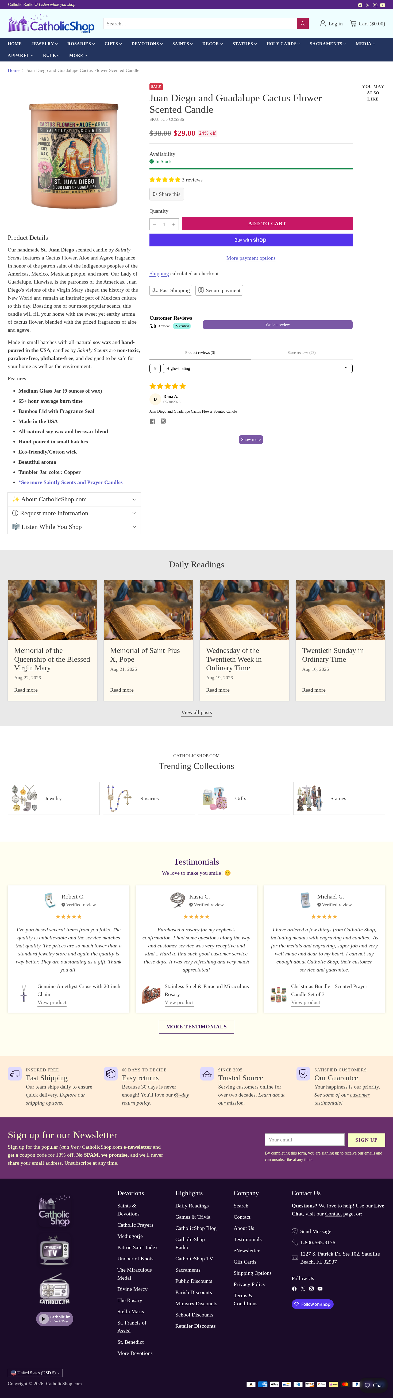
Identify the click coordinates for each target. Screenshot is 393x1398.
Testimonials (248, 1239)
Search (241, 1206)
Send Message (315, 1231)
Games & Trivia (192, 1217)
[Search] (303, 23)
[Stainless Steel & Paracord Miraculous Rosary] (151, 994)
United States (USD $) (36, 1372)
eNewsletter (247, 1250)
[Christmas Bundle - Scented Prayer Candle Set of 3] (278, 994)
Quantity (158, 211)
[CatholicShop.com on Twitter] (367, 6)
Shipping (159, 273)
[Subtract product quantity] (154, 224)
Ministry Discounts (196, 1303)
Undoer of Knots (135, 1258)
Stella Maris (130, 1311)
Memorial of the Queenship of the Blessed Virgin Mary (52, 659)
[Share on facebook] (152, 421)
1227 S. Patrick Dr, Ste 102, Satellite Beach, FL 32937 (340, 1258)
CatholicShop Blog (196, 1228)
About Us (244, 1228)
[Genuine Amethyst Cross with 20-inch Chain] (23, 994)
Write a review (277, 324)
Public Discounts (193, 1281)
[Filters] (155, 368)
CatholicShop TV (194, 1258)
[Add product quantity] (174, 224)
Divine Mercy (132, 1289)
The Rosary (129, 1300)
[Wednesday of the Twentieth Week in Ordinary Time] (244, 610)
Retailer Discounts (195, 1326)
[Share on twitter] (163, 422)
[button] (165, 180)
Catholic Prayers (135, 1225)
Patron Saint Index (137, 1247)
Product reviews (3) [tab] (200, 353)
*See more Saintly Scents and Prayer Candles (70, 482)
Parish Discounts (193, 1292)
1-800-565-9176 (317, 1242)
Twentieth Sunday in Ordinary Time (333, 654)
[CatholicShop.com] (51, 23)
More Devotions (135, 1353)
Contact (242, 1217)
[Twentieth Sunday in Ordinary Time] (340, 610)
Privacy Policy (249, 1284)
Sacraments (188, 1270)
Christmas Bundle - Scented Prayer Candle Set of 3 (329, 990)
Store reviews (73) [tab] (302, 353)
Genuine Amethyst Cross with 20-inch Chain (78, 990)
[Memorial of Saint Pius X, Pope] (148, 610)
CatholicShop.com (64, 1383)
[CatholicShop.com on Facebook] (360, 6)
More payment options (251, 258)
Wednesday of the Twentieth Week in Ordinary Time (234, 659)
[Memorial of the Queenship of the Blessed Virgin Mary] (52, 610)
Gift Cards (245, 1262)
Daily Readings (192, 1206)
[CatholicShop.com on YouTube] (382, 6)
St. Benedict (130, 1342)
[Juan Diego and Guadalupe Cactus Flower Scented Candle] (74, 153)
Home (14, 70)
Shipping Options (253, 1273)
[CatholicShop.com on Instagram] (375, 6)
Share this (169, 194)
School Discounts (194, 1315)
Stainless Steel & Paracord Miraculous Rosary (207, 990)
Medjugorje (130, 1236)
